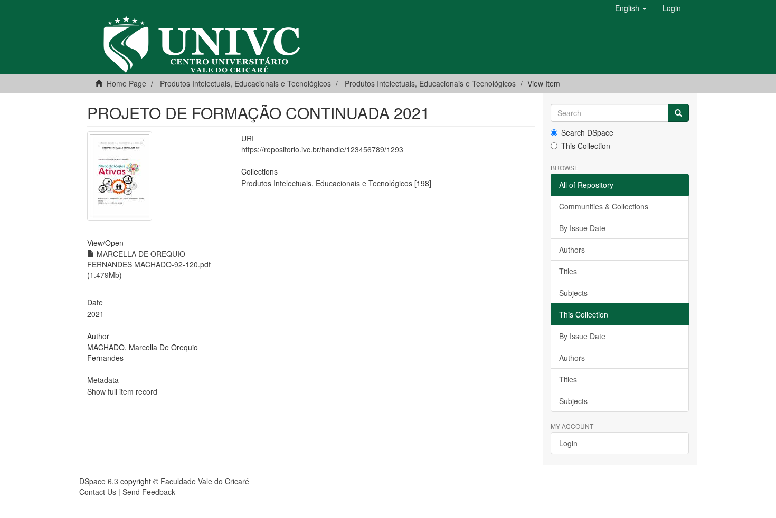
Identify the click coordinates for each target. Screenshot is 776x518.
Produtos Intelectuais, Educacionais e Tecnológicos (430, 83)
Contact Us (97, 491)
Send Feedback (148, 491)
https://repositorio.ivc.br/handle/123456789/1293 (322, 149)
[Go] (678, 113)
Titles (568, 271)
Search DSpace (587, 132)
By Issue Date (582, 228)
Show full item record (122, 391)
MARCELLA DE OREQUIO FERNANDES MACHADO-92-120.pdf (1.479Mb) (149, 264)
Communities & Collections (603, 206)
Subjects (573, 292)
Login (568, 443)
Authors (572, 249)
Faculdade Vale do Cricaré (204, 481)
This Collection (585, 145)
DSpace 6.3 (98, 481)
